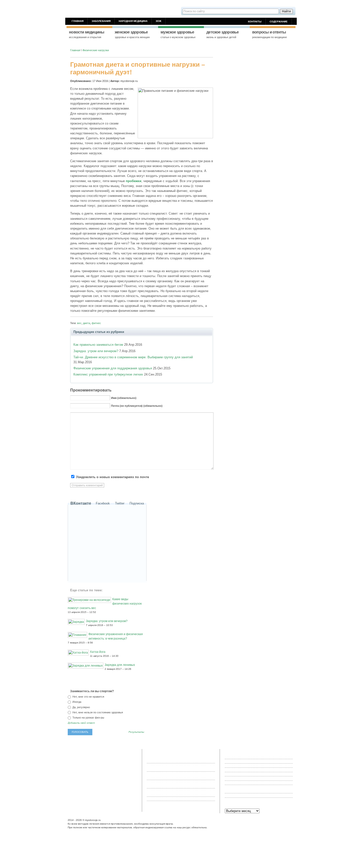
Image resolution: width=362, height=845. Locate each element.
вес (79, 323)
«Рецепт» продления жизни (242, 761)
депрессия (83, 789)
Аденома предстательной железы (246, 769)
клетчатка (129, 785)
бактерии (93, 768)
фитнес (96, 323)
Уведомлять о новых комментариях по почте (112, 477)
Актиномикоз (233, 778)
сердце (123, 768)
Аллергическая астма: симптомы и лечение (252, 795)
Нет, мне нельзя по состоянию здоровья (97, 712)
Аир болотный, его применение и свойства (251, 774)
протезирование (79, 765)
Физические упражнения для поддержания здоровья (112, 368)
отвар (121, 760)
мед (71, 756)
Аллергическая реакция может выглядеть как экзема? (259, 799)
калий (72, 789)
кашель (95, 793)
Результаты (136, 732)
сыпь (80, 781)
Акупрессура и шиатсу (239, 782)
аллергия (98, 756)
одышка (85, 793)
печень (93, 777)
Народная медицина (133, 21)
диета (86, 323)
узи (123, 793)
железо (123, 773)
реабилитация (77, 768)
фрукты (74, 785)
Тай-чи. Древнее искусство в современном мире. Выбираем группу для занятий (133, 357)
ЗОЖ (158, 21)
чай (119, 777)
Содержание (279, 21)
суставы (130, 781)
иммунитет (115, 785)
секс (108, 756)
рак (86, 781)
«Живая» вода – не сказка (241, 756)
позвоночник (93, 760)
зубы (106, 765)
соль (72, 760)
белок (96, 773)
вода (72, 793)
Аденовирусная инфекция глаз (244, 765)
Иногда (76, 701)
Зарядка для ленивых (120, 665)
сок (117, 765)
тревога (79, 756)
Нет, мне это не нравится (88, 696)
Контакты (255, 21)
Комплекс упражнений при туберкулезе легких (108, 374)
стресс (130, 793)
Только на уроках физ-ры (88, 717)
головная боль (110, 773)
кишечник (128, 789)
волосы (127, 777)
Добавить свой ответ (81, 722)
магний (80, 760)
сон (122, 781)
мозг (132, 773)
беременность (108, 777)
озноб (88, 756)
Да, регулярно (81, 707)
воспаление (98, 789)
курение (94, 781)
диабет (73, 777)
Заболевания (101, 21)
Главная (77, 21)
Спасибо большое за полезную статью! (181, 798)
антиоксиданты (109, 781)
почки (117, 789)
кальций (83, 777)
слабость (75, 773)
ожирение (75, 797)
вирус (72, 781)
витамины (113, 793)
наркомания (109, 760)
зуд (78, 793)
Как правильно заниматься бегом (98, 344)
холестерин (100, 785)
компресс (96, 765)
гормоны (86, 773)
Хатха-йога (97, 652)
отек (104, 793)
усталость (85, 785)
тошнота (104, 768)
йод (112, 765)
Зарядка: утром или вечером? (95, 351)
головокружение (121, 756)
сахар (114, 768)
